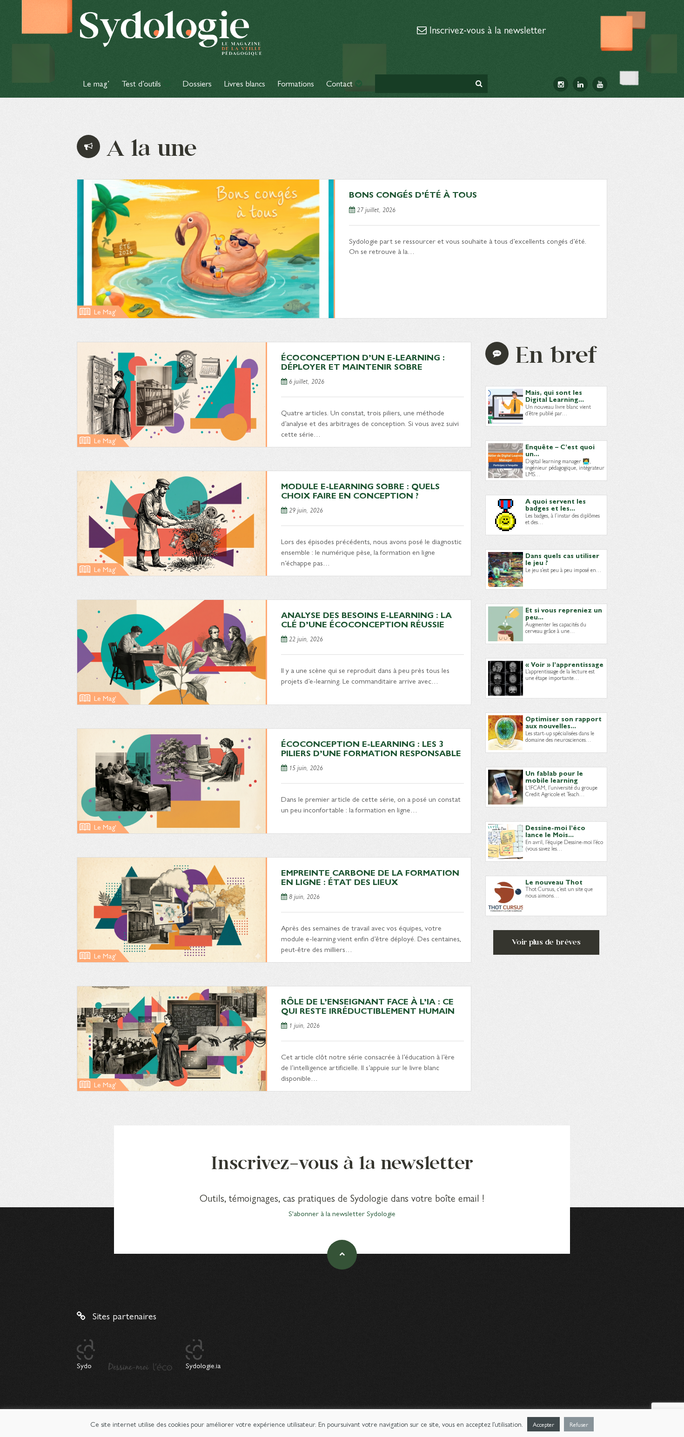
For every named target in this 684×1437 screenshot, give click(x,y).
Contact (340, 83)
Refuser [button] (579, 1424)
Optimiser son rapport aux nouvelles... (563, 722)
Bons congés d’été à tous (413, 194)
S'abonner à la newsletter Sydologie (342, 1213)
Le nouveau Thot (554, 881)
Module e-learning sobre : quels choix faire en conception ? (360, 490)
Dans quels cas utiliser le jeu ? (562, 559)
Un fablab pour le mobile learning (554, 776)
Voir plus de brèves (546, 942)
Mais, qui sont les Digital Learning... (554, 395)
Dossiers (197, 83)
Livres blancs (244, 83)
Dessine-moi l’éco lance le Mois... (555, 831)
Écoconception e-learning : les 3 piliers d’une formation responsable (371, 748)
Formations (295, 83)
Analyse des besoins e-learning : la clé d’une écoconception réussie (366, 619)
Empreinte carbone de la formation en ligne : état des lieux (370, 876)
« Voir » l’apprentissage (564, 664)
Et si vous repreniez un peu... (563, 613)
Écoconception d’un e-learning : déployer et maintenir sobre (363, 361)
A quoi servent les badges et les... (555, 504)
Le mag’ (96, 83)
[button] (479, 83)
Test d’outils (142, 83)
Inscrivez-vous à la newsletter (486, 29)
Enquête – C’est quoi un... (560, 450)
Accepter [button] (543, 1424)
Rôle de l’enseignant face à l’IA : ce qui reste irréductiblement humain (368, 1005)
